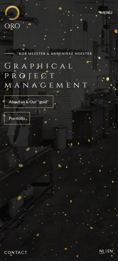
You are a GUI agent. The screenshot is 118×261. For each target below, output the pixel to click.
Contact (15, 252)
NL (102, 250)
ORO (12, 26)
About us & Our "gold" (29, 101)
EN (110, 250)
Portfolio (17, 118)
